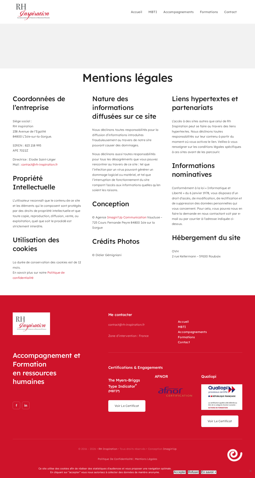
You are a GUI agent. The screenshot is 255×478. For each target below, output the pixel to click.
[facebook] (16, 405)
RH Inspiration (108, 449)
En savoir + (208, 472)
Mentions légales (146, 459)
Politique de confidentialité (115, 459)
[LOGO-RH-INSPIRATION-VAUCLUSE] (32, 4)
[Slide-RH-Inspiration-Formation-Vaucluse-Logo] (31, 315)
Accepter (180, 472)
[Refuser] (250, 471)
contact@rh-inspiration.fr (39, 164)
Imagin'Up (170, 449)
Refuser (193, 472)
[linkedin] (25, 405)
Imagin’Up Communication (127, 217)
